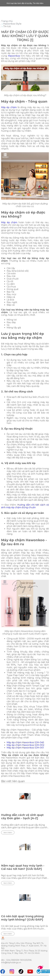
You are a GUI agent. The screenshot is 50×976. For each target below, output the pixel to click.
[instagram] (11, 971)
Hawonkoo (14, 56)
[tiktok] (21, 971)
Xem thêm (7, 832)
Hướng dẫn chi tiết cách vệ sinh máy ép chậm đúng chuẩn (25, 506)
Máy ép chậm (9, 107)
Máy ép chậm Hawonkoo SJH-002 (25, 745)
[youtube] (30, 971)
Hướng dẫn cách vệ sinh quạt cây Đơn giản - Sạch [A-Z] (22, 816)
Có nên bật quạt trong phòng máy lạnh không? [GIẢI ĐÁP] (22, 918)
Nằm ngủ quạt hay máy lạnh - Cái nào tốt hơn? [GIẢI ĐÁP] (22, 867)
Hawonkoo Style (12, 23)
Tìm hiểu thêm (38, 3)
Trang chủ (7, 21)
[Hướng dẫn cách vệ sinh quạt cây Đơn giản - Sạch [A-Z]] (25, 796)
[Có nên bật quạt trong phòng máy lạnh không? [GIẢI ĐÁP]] (25, 897)
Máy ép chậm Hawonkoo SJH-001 (25, 747)
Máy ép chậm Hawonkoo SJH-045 (25, 742)
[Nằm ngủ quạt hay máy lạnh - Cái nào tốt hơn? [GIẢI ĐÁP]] (25, 847)
